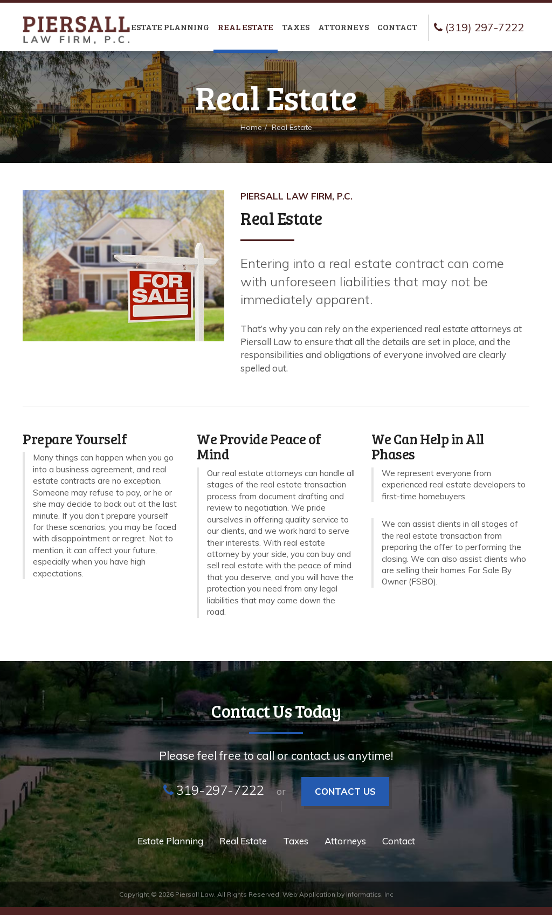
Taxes (295, 26)
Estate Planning (170, 26)
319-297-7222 (220, 790)
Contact (397, 26)
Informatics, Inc (369, 894)
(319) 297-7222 (483, 27)
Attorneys (343, 26)
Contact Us (345, 791)
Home (251, 127)
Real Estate (245, 26)
